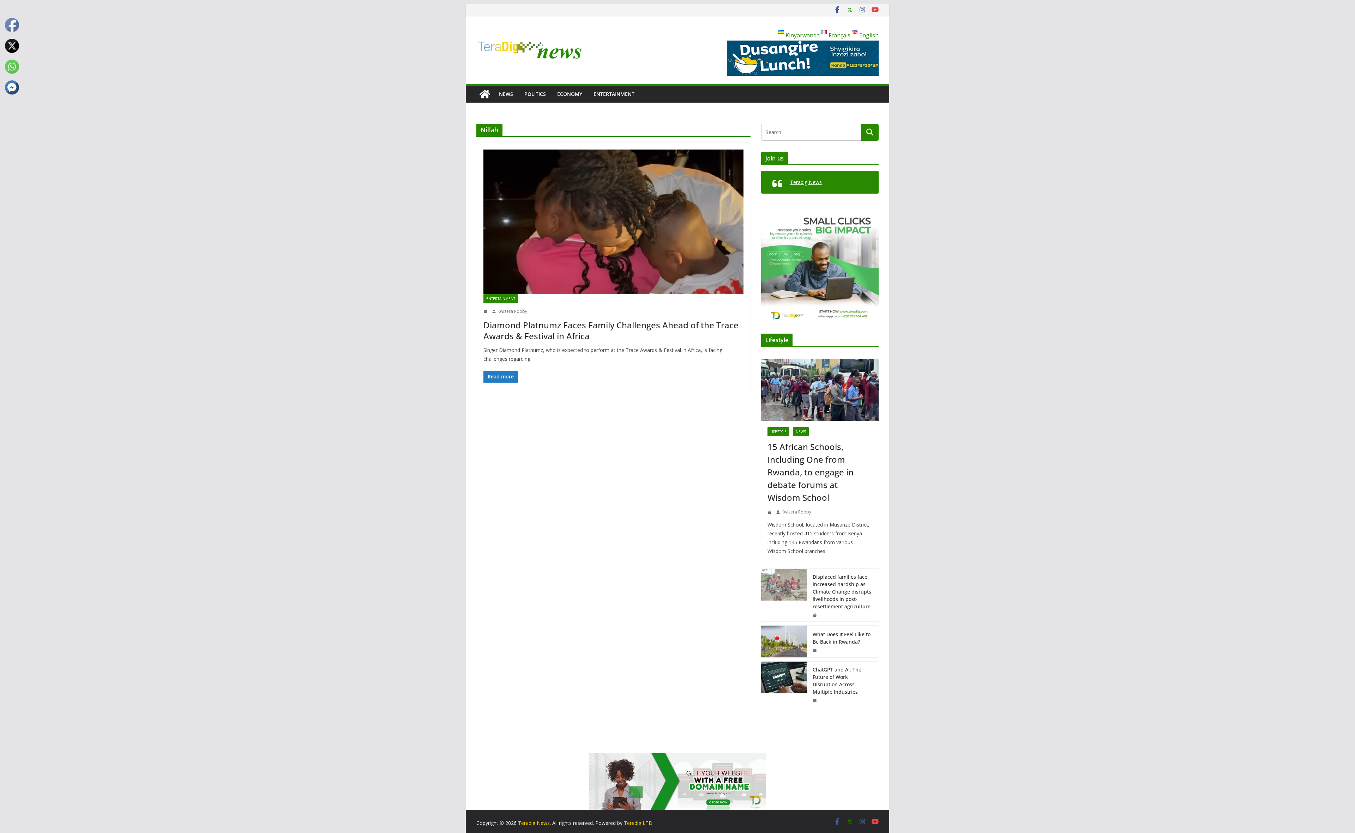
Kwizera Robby (512, 311)
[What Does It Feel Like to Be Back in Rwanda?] (784, 641)
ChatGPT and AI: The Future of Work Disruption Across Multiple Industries (837, 680)
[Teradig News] (484, 94)
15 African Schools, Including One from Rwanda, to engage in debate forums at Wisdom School (810, 472)
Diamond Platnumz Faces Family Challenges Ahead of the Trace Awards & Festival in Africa (611, 330)
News (506, 94)
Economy (569, 94)
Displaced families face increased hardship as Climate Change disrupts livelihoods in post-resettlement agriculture (842, 591)
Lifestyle (778, 431)
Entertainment (614, 94)
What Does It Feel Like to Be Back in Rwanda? (842, 638)
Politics (535, 94)
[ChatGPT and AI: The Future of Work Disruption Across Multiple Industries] (784, 684)
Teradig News (806, 182)
